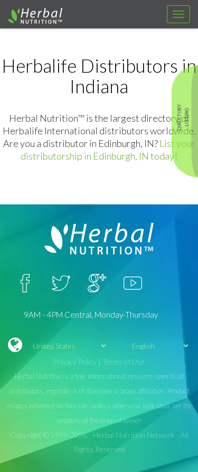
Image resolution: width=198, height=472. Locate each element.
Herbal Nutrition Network (134, 434)
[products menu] (178, 14)
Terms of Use (123, 361)
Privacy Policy (75, 361)
